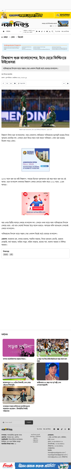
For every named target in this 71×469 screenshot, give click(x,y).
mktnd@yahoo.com (54, 457)
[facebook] (36, 31)
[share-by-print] (68, 83)
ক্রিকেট (20, 37)
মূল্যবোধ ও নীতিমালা (35, 436)
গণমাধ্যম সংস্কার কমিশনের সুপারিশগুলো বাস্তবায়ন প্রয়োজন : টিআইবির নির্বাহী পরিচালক (16, 408)
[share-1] (3, 83)
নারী (11, 255)
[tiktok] (42, 31)
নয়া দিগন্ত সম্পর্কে (35, 434)
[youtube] (39, 31)
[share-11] (64, 83)
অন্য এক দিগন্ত (65, 31)
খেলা (13, 37)
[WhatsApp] (44, 31)
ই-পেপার (57, 31)
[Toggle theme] (50, 31)
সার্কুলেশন (35, 440)
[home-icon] (3, 31)
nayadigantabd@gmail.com (57, 455)
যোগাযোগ (35, 442)
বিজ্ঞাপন (35, 438)
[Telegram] (47, 31)
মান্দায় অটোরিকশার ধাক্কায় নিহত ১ (14, 359)
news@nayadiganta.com (56, 452)
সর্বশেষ (8, 31)
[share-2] (7, 83)
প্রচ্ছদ (6, 37)
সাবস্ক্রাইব (29, 422)
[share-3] (11, 83)
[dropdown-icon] (20, 31)
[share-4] (15, 83)
